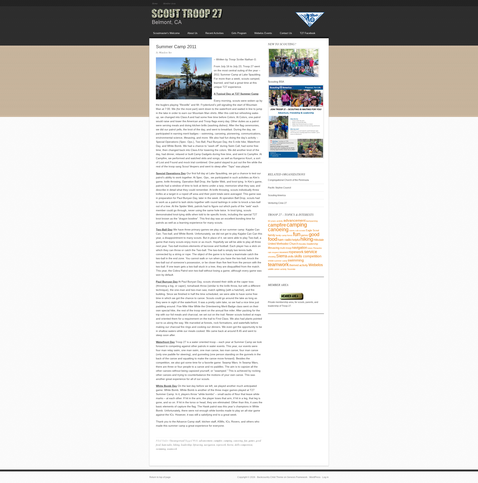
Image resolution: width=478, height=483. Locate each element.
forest (289, 235)
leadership (186, 444)
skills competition (243, 444)
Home (155, 3)
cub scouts (300, 230)
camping (228, 440)
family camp (281, 235)
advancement (205, 440)
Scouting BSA (276, 81)
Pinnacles (317, 248)
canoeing (238, 440)
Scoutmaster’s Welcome (166, 33)
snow (271, 260)
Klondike (302, 244)
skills (291, 256)
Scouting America (277, 195)
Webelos (315, 265)
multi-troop (285, 248)
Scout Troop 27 (182, 18)
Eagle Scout (312, 230)
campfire (218, 440)
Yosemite (291, 269)
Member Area (169, 3)
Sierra (230, 444)
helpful (296, 239)
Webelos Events (263, 33)
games (252, 440)
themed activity (298, 265)
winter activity (280, 269)
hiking (176, 444)
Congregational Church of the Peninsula (288, 180)
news (310, 248)
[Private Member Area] (286, 299)
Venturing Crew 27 (277, 203)
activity (280, 221)
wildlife (271, 269)
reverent (283, 252)
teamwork (172, 449)
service (310, 251)
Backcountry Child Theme (270, 477)
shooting (272, 257)
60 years (272, 221)
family (271, 235)
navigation (209, 444)
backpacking (312, 221)
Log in (325, 477)
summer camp (280, 261)
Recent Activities (214, 33)
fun (245, 440)
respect (275, 252)
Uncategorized (177, 440)
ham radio (167, 444)
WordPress (314, 477)
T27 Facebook (307, 33)
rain (269, 252)
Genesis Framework (297, 477)
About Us (192, 33)
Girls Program (239, 33)
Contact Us (286, 33)
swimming (161, 449)
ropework (221, 444)
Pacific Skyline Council (279, 187)
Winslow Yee (165, 52)
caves (292, 230)
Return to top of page (160, 477)
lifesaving (198, 444)
